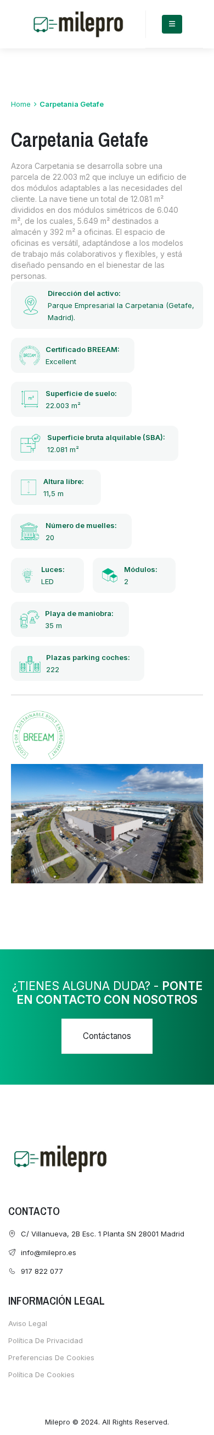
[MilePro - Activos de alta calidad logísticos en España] (78, 24)
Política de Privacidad (45, 1340)
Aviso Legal (27, 1323)
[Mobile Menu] (172, 24)
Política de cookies (41, 1374)
